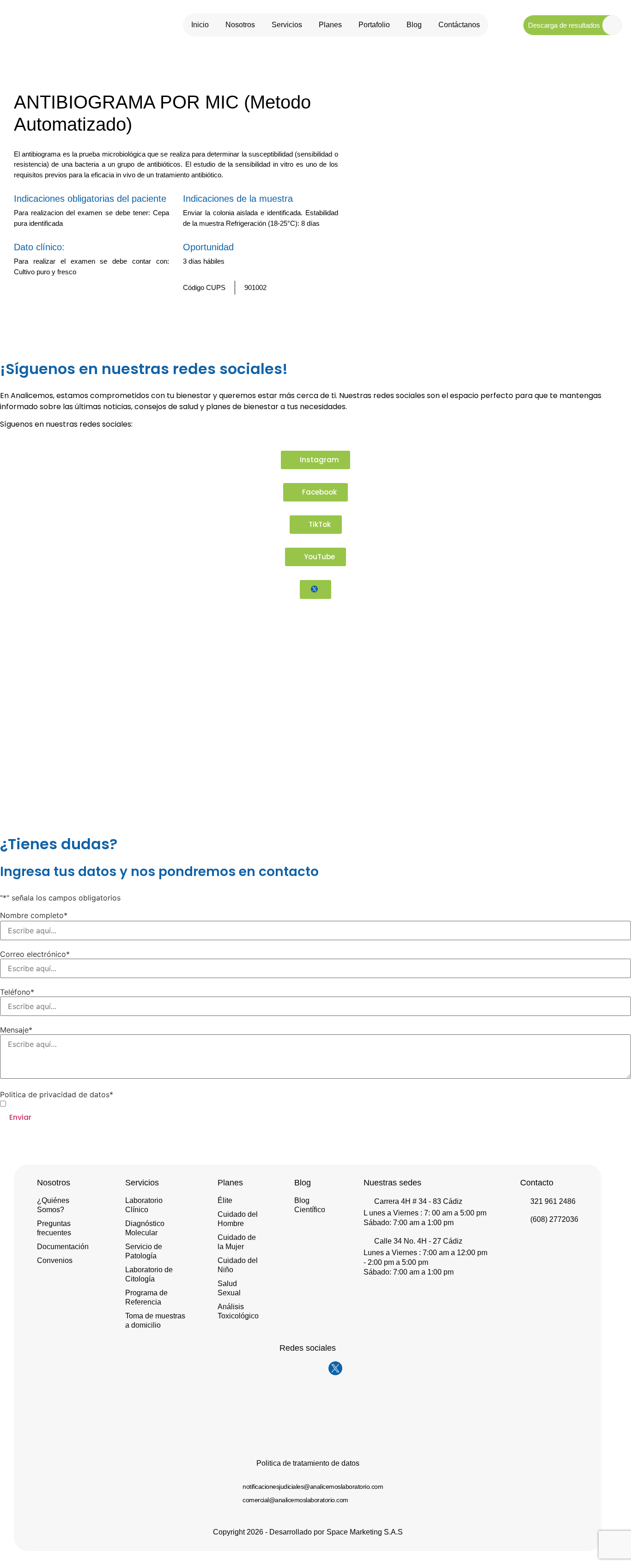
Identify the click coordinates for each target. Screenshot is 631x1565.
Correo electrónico (35, 954)
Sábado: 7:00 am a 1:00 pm (409, 1223)
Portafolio (374, 25)
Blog (414, 25)
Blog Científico (309, 1205)
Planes (330, 25)
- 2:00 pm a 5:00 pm (396, 1262)
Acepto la (68, 1103)
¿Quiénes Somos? (53, 1205)
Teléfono (17, 992)
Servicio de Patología (143, 1251)
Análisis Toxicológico (238, 1311)
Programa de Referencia (146, 1297)
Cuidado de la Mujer (237, 1242)
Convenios (55, 1260)
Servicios (287, 25)
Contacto (536, 1182)
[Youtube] (317, 1368)
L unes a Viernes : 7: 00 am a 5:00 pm (425, 1213)
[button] (318, 314)
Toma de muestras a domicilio (155, 1320)
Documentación (63, 1247)
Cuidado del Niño (238, 1265)
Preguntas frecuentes (54, 1228)
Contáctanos (459, 25)
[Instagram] (280, 1368)
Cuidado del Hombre (238, 1218)
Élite (225, 1200)
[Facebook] (298, 1368)
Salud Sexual (229, 1288)
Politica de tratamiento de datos (307, 1463)
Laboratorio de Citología (149, 1274)
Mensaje (16, 1029)
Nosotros (240, 25)
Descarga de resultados (564, 25)
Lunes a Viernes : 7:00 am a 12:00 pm (425, 1253)
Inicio (200, 25)
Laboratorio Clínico (144, 1205)
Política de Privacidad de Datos (83, 1103)
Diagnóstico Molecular (144, 1228)
